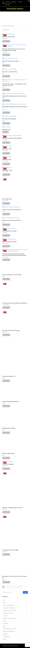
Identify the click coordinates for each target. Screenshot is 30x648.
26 (13, 587)
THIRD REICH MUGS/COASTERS (9, 610)
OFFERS (4, 639)
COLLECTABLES (6, 636)
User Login (7, 4)
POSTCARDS (5, 623)
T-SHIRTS (5, 615)
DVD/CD (4, 621)
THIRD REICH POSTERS (8, 613)
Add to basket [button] (6, 41)
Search (25, 592)
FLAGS (4, 626)
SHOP (4, 600)
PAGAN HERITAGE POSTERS (9, 631)
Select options (6, 246)
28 (19, 587)
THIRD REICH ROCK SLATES (9, 608)
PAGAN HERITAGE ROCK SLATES (10, 628)
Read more (5, 132)
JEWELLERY (5, 634)
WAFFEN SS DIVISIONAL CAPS (9, 618)
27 (16, 587)
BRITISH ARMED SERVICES (8, 605)
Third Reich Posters (15, 8)
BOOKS (4, 602)
